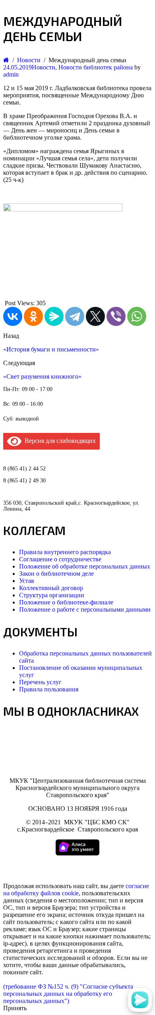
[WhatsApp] (136, 316)
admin (11, 74)
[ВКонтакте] (12, 316)
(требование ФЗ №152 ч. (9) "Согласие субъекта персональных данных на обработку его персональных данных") (68, 993)
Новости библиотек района (95, 67)
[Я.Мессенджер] (54, 316)
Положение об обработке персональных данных (84, 566)
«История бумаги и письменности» (51, 349)
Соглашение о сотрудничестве (60, 559)
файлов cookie (60, 893)
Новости (43, 67)
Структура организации (51, 595)
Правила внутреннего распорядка (65, 552)
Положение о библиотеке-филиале (66, 602)
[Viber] (116, 316)
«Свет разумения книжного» (42, 376)
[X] (95, 316)
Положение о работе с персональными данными (85, 609)
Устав (26, 580)
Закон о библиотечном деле (56, 573)
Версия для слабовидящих (58, 440)
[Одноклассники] (33, 316)
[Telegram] (74, 316)
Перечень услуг (40, 682)
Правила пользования (48, 689)
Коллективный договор (51, 588)
